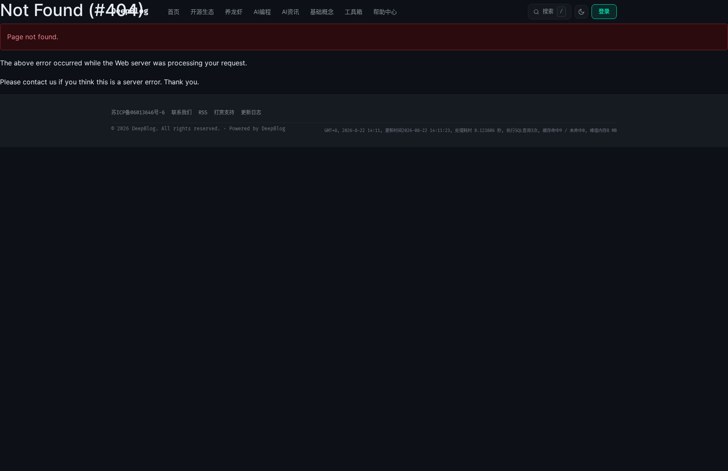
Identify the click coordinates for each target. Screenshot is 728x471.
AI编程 (262, 11)
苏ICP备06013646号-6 (138, 113)
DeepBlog (129, 11)
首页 (173, 11)
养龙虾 (234, 11)
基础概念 (322, 11)
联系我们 (181, 113)
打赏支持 (224, 113)
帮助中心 (385, 11)
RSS (202, 113)
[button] (549, 11)
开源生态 (202, 11)
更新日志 (251, 113)
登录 (604, 11)
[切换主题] (581, 12)
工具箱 (353, 11)
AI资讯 (290, 11)
